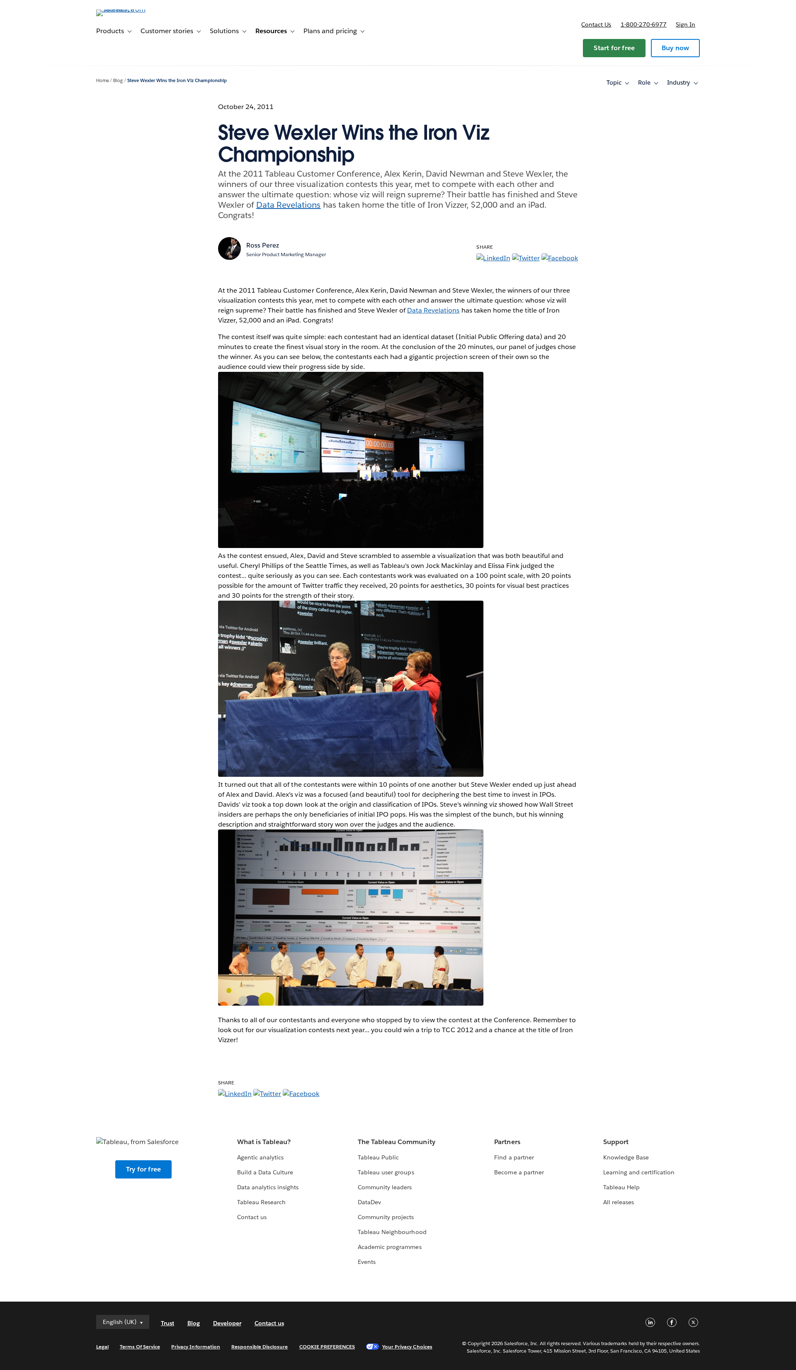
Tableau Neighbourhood (392, 1232)
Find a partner (514, 1157)
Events (367, 1262)
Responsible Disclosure (259, 1346)
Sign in (685, 24)
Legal (102, 1346)
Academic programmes (389, 1247)
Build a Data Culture (265, 1172)
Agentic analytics (260, 1157)
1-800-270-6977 (644, 24)
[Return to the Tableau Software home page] (131, 9)
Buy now (675, 48)
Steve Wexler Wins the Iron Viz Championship (177, 81)
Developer (227, 1323)
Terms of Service (140, 1346)
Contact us (596, 24)
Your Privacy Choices (407, 1346)
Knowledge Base (626, 1157)
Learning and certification (639, 1172)
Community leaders (385, 1187)
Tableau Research (261, 1202)
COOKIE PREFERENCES (327, 1346)
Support (616, 1141)
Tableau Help (621, 1187)
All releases (618, 1202)
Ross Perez (262, 245)
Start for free (614, 48)
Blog (118, 81)
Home (102, 81)
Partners (507, 1141)
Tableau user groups (386, 1172)
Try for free (143, 1169)
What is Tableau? (264, 1141)
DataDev (369, 1202)
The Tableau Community (396, 1141)
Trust (167, 1323)
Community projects (386, 1217)
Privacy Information (195, 1346)
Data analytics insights (267, 1187)
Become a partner (519, 1172)
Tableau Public (378, 1157)
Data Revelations (288, 204)
